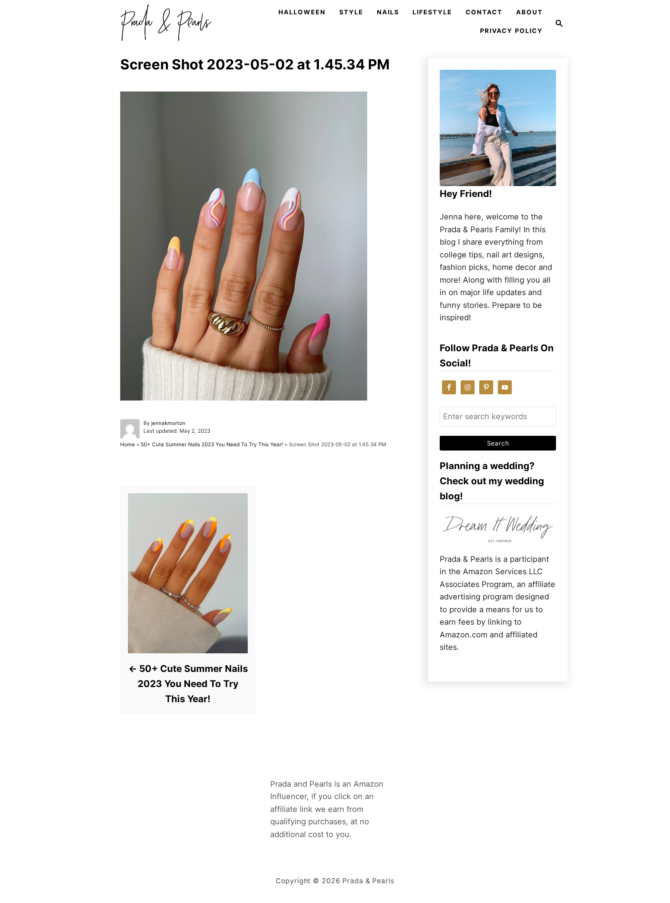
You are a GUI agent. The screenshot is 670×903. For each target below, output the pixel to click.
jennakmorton (168, 423)
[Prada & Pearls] (163, 23)
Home (127, 444)
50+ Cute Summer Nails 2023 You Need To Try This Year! (212, 444)
